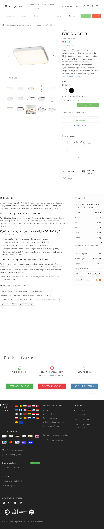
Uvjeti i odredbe (50, 414)
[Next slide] (54, 56)
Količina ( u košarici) (70, 100)
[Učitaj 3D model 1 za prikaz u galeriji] (41, 109)
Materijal (59, 16)
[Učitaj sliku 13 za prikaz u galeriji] (31, 109)
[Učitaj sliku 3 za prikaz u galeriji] (31, 88)
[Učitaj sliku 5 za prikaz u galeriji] (52, 88)
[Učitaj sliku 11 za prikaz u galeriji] (10, 109)
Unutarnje (10, 16)
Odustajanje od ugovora (53, 422)
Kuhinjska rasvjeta (21, 291)
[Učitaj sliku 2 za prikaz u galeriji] (20, 88)
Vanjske (24, 16)
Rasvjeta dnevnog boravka (10, 295)
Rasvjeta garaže (28, 295)
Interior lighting (6, 291)
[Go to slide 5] (96, 393)
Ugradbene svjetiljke (15, 25)
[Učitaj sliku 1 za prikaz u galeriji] (10, 88)
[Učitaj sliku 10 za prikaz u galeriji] (52, 99)
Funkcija (72, 16)
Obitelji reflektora (33, 25)
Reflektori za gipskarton (28, 299)
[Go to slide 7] (99, 393)
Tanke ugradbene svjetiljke (50, 299)
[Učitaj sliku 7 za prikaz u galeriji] (20, 99)
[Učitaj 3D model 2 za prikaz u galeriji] (52, 109)
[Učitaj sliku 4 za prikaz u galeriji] (41, 88)
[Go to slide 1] (89, 393)
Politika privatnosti (51, 426)
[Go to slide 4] (94, 393)
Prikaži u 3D (13, 78)
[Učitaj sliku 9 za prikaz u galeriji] (41, 99)
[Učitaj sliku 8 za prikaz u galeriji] (31, 99)
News (84, 16)
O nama (46, 410)
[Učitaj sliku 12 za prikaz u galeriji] (20, 109)
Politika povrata (50, 418)
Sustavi (36, 16)
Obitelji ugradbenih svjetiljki (40, 291)
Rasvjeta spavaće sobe (9, 299)
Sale (95, 16)
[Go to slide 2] (91, 393)
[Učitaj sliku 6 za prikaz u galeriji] (10, 99)
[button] (62, 6)
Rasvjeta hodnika (43, 295)
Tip (47, 16)
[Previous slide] (8, 56)
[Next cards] (11, 394)
